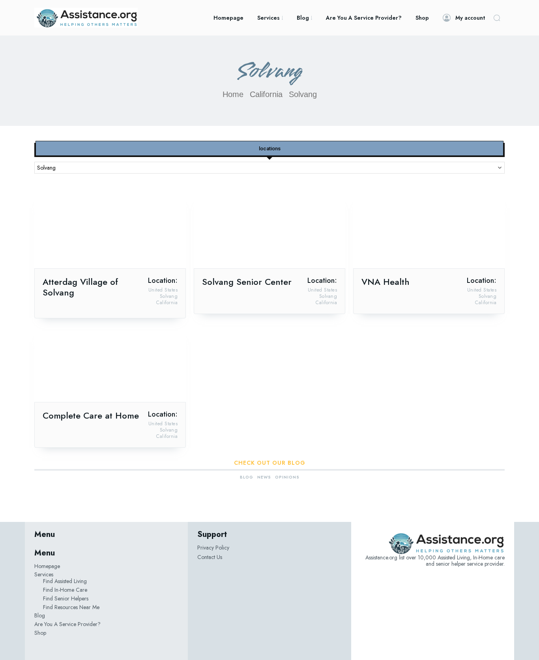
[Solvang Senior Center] (269, 230)
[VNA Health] (429, 230)
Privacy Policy (213, 548)
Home (233, 94)
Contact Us (209, 557)
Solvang (169, 296)
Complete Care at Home (91, 415)
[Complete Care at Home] (110, 364)
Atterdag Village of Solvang (80, 287)
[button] (497, 18)
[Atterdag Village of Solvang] (110, 230)
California (266, 94)
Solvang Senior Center (247, 281)
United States (163, 290)
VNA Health (385, 281)
